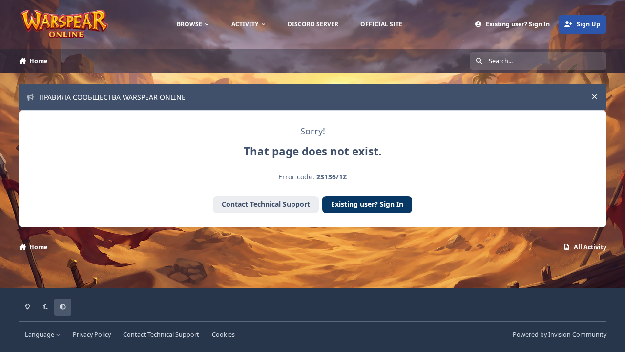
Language (40, 334)
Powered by (559, 334)
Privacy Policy (92, 334)
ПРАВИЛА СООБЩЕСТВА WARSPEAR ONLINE (112, 97)
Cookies (223, 334)
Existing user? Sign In (367, 204)
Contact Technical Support (266, 204)
